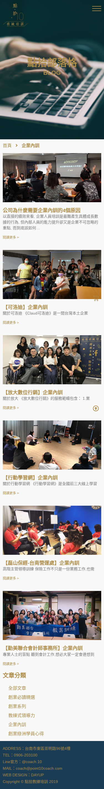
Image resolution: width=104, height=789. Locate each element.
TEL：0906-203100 (20, 755)
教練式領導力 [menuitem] (21, 715)
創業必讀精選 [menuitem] (21, 697)
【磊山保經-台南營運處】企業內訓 (41, 563)
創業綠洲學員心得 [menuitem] (26, 733)
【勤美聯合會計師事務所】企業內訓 (43, 648)
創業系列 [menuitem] (17, 706)
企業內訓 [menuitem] (17, 724)
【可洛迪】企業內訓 (25, 307)
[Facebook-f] (96, 353)
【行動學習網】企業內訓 (30, 478)
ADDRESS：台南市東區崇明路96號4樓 (36, 748)
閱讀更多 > (11, 237)
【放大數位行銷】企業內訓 (33, 392)
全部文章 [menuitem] (17, 688)
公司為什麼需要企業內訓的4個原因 (41, 210)
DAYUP (37, 775)
